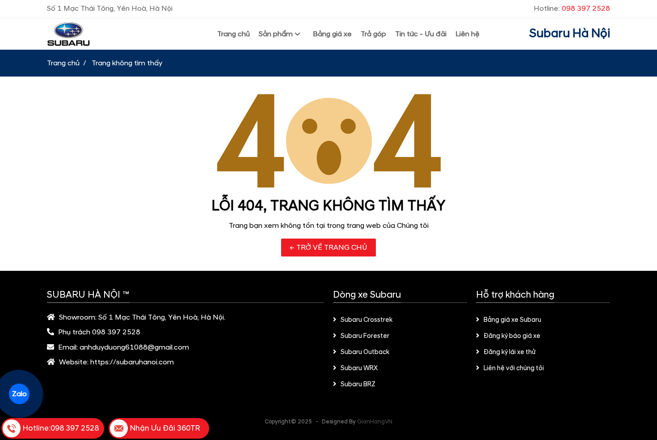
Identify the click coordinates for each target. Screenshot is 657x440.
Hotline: (572, 8)
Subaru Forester (365, 336)
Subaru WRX (359, 368)
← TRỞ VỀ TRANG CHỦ (328, 247)
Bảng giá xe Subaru (512, 320)
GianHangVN (374, 421)
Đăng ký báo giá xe (512, 336)
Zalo (19, 393)
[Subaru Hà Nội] (107, 34)
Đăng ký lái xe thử (509, 352)
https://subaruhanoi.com (132, 362)
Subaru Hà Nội (569, 33)
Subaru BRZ (358, 384)
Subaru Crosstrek (366, 320)
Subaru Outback (365, 352)
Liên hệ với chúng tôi (514, 368)
